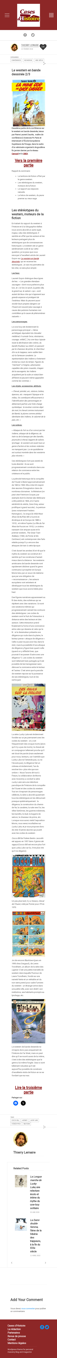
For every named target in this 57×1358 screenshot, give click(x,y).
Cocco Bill (15, 1120)
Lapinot (25, 1120)
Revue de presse (17, 1336)
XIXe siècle (39, 60)
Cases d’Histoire (16, 1325)
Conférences (16, 60)
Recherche (28, 60)
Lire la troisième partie (28, 1089)
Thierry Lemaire (30, 45)
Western (27, 1124)
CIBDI (25, 154)
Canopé (15, 154)
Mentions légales (17, 1343)
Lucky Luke (34, 1120)
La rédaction (14, 1329)
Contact (12, 1339)
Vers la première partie (28, 162)
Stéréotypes (16, 1124)
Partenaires (14, 1332)
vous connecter (28, 1308)
